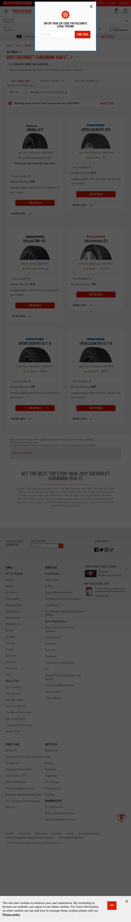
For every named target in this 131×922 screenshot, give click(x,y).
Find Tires (82, 34)
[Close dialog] (91, 6)
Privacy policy (11, 914)
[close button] (126, 901)
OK (112, 905)
